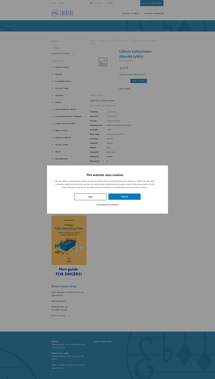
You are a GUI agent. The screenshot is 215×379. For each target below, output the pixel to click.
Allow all (124, 196)
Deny (90, 197)
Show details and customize (107, 204)
